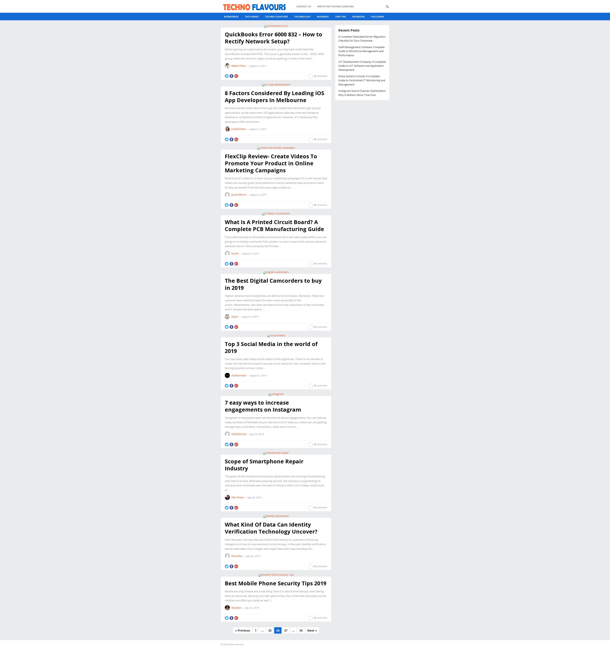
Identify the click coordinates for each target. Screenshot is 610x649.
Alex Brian (237, 497)
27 (285, 630)
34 (300, 630)
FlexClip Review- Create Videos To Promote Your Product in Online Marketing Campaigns (271, 163)
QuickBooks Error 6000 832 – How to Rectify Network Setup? (273, 38)
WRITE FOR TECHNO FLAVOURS (335, 6)
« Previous (242, 630)
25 (269, 630)
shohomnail (238, 375)
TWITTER (340, 16)
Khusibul (236, 556)
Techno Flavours (236, 644)
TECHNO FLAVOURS (276, 16)
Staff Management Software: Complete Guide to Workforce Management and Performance (361, 51)
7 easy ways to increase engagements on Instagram (263, 406)
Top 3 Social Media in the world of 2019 (271, 347)
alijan (234, 316)
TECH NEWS (252, 16)
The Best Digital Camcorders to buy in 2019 (273, 284)
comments (320, 75)
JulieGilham (238, 129)
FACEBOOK (358, 16)
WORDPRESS (231, 16)
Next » (312, 630)
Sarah (234, 253)
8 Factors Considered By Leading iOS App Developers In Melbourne (274, 96)
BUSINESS (323, 16)
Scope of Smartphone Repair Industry (264, 465)
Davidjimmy (238, 434)
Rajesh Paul (238, 65)
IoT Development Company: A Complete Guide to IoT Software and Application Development (362, 66)
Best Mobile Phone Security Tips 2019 (275, 583)
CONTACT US (303, 6)
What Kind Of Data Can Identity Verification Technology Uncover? (271, 528)
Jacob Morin (238, 194)
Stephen (236, 607)
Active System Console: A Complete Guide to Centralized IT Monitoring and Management (361, 80)
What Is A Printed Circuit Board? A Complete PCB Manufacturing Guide (274, 225)
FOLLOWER (377, 16)
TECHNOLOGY (302, 16)
